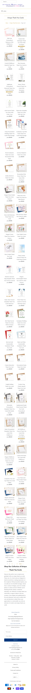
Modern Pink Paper (17, 681)
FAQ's (15, 614)
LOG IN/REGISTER (6, 4)
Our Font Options (16, 621)
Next (20, 564)
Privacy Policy (15, 667)
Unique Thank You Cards (15, 18)
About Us (15, 664)
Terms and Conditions (15, 670)
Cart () (14, 4)
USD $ (14, 677)
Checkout (20, 4)
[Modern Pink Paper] (15, 6)
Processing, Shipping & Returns (15, 616)
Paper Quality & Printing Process (15, 618)
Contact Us (15, 673)
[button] (21, 46)
